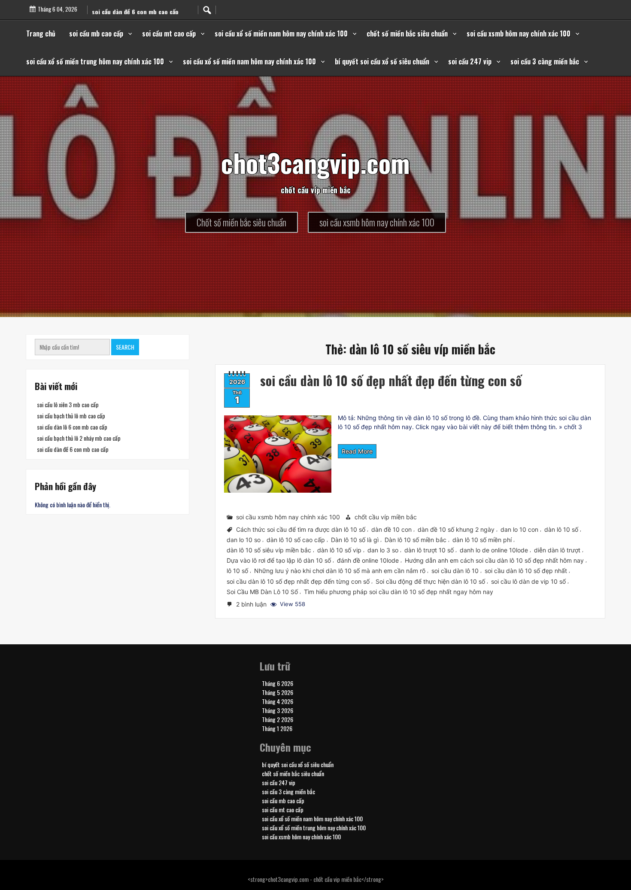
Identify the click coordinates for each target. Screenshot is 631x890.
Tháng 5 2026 (277, 691)
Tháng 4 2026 (277, 700)
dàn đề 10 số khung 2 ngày (456, 529)
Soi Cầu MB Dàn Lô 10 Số (262, 591)
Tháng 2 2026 (277, 718)
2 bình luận (252, 605)
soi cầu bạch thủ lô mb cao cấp (71, 415)
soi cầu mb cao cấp (96, 33)
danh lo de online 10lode (494, 550)
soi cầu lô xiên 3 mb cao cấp (68, 404)
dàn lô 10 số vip (339, 550)
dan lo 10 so (244, 539)
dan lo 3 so (382, 550)
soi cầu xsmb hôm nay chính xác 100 (518, 33)
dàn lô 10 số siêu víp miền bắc (269, 550)
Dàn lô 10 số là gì (355, 539)
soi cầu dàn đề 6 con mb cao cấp (73, 449)
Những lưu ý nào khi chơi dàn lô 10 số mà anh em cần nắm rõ (339, 570)
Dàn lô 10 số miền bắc (415, 539)
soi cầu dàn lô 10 (455, 570)
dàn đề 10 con (391, 529)
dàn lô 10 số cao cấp (296, 539)
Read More (357, 451)
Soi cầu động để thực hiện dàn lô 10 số (430, 581)
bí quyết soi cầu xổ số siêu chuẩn (382, 61)
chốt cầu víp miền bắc (386, 517)
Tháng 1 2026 (277, 727)
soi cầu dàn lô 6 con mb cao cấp (72, 426)
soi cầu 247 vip (469, 61)
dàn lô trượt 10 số (429, 550)
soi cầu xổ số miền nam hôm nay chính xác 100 (281, 33)
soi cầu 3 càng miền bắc (544, 61)
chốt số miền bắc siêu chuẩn (407, 33)
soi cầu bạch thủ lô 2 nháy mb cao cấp (79, 437)
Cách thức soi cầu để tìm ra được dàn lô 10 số (300, 529)
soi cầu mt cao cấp (169, 33)
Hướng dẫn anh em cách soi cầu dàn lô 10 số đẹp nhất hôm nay (494, 560)
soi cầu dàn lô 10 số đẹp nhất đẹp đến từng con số (391, 380)
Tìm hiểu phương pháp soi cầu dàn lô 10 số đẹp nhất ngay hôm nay (398, 591)
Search (125, 346)
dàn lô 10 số (561, 529)
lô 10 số (237, 570)
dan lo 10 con (519, 529)
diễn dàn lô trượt (557, 550)
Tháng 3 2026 (277, 709)
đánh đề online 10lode (368, 560)
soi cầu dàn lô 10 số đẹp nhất (526, 570)
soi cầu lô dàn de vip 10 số (528, 581)
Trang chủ (40, 33)
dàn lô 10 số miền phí (482, 539)
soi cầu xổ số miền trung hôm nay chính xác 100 (95, 61)
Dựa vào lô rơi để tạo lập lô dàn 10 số (279, 560)
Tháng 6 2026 (277, 682)
